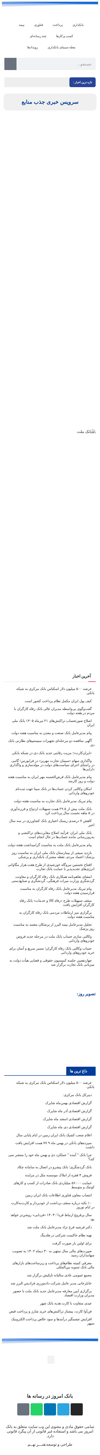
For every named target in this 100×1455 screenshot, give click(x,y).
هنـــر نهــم (36, 1444)
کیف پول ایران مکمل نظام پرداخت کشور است (58, 701)
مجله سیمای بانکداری (61, 47)
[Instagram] (77, 1409)
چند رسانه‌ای (38, 36)
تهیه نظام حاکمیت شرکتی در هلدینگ (66, 1235)
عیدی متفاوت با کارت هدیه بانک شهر (66, 1303)
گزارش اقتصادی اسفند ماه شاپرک (67, 1119)
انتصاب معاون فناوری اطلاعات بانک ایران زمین (58, 1195)
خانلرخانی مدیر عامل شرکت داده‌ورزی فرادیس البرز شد (51, 1283)
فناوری (38, 25)
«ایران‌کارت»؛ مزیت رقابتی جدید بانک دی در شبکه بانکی (52, 753)
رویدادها (32, 47)
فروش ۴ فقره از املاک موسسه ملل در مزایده (58, 1175)
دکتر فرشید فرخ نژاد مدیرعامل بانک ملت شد (59, 1227)
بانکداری (78, 25)
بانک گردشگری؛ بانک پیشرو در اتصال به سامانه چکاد (54, 1167)
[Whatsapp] (37, 1409)
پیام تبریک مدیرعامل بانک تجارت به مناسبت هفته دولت (53, 801)
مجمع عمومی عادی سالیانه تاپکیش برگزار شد (59, 1275)
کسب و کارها (64, 36)
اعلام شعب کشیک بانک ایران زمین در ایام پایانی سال (54, 1135)
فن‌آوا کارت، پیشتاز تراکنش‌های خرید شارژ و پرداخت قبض (50, 1311)
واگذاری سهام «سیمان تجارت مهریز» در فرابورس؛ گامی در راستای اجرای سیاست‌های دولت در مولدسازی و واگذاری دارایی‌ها (52, 765)
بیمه (22, 25)
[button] (9, 1031)
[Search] (10, 64)
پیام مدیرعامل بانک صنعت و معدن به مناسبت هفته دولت (51, 733)
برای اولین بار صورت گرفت (72, 1243)
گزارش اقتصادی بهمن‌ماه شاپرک (68, 1103)
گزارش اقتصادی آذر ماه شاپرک (69, 1111)
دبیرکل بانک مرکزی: (77, 1095)
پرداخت (58, 25)
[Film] (23, 1409)
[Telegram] (63, 1409)
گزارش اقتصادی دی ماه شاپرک (69, 1127)
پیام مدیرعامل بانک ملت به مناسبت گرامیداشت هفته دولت (50, 845)
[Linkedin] (50, 1409)
